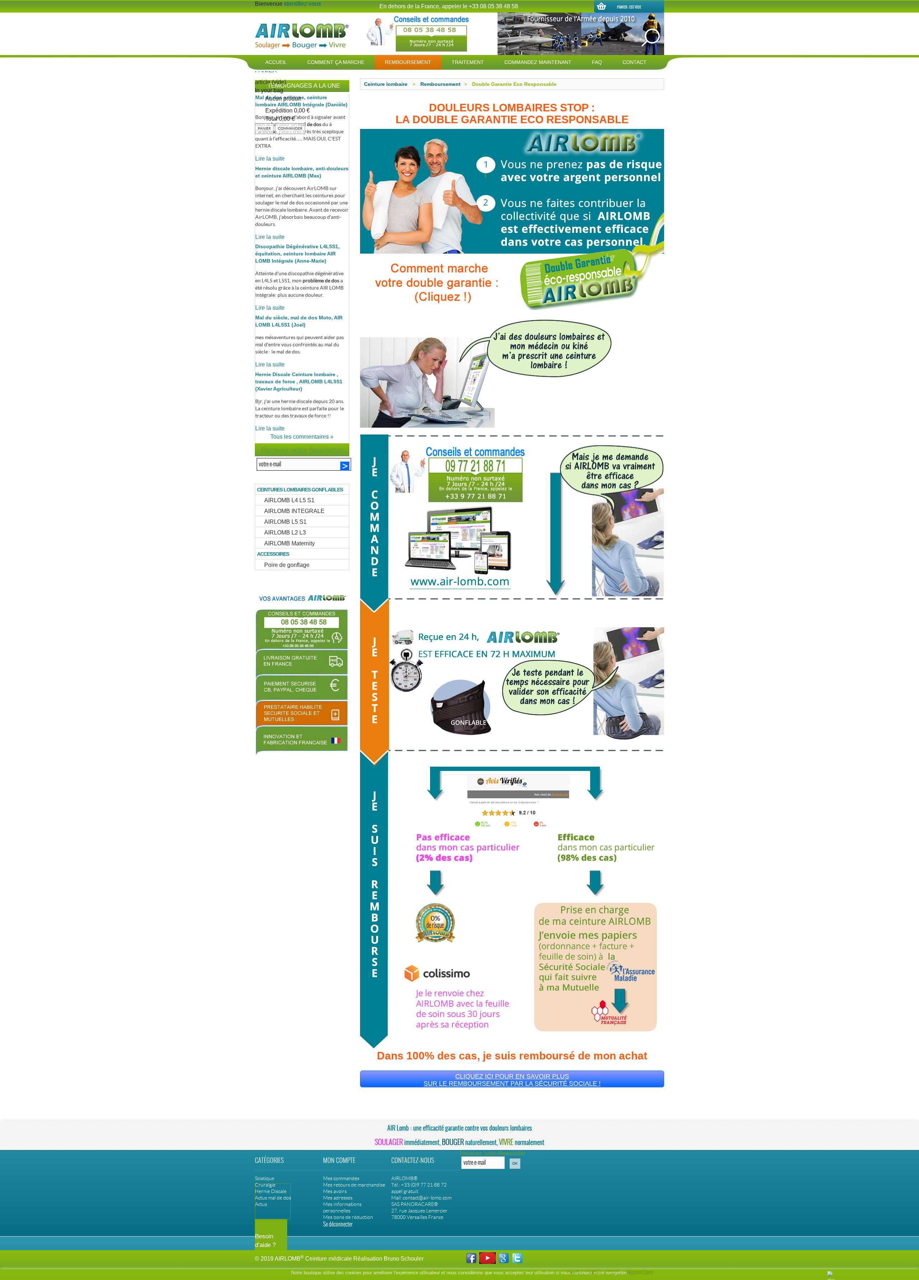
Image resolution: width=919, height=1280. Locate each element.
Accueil (276, 62)
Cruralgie (265, 1185)
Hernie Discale (270, 1191)
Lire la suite (270, 159)
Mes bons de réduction (348, 1217)
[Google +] (503, 1257)
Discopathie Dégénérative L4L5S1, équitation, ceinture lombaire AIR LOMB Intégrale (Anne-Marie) (297, 254)
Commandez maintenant (538, 62)
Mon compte (339, 1160)
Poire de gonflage (286, 565)
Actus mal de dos (273, 1198)
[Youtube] (487, 1257)
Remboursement (408, 62)
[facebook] (471, 1257)
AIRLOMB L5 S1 (285, 522)
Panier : (629, 7)
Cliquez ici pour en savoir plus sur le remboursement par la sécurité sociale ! (512, 1080)
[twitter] (517, 1257)
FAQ (597, 62)
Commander (290, 128)
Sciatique (264, 1178)
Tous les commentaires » (301, 437)
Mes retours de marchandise (354, 1185)
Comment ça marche (335, 62)
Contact (634, 62)
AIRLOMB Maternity (289, 543)
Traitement (468, 62)
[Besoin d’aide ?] (459, 1185)
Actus (261, 1204)
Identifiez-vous (302, 4)
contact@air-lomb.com (427, 1198)
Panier (264, 128)
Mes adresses (338, 1198)
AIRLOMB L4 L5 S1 (289, 500)
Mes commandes (341, 1178)
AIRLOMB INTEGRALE (294, 511)
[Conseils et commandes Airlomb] (419, 34)
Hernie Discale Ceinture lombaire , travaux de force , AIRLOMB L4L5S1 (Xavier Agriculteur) (298, 381)
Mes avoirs (335, 1191)
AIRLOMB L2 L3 (285, 533)
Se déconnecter (338, 1224)
